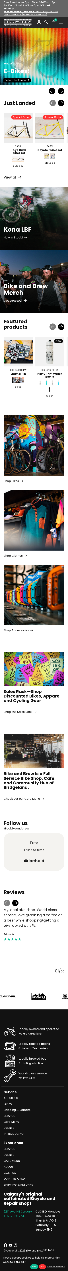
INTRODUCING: (14, 1134)
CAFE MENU (12, 1161)
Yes (34, 1266)
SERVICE (9, 1116)
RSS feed (48, 1250)
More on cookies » (56, 1266)
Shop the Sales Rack (18, 712)
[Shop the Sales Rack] (34, 669)
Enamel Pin (18, 374)
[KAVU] (8, 996)
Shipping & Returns (17, 1110)
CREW (8, 1104)
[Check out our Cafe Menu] (34, 751)
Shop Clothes (13, 556)
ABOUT (9, 1167)
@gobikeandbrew (16, 828)
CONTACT (11, 1173)
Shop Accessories (16, 630)
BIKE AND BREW (18, 369)
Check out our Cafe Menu (22, 799)
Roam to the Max (14, 80)
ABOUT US (11, 1098)
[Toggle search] (46, 22)
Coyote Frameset (49, 150)
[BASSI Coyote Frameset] (50, 128)
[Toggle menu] (60, 22)
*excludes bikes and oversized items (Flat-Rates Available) (31, 13)
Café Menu (11, 1122)
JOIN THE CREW (15, 1179)
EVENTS (9, 1128)
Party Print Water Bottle (49, 375)
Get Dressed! (13, 301)
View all (13, 178)
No (42, 1266)
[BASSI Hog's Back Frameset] (18, 128)
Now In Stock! (13, 237)
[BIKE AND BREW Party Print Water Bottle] (50, 351)
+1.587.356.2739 (14, 1216)
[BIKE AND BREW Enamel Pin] (18, 351)
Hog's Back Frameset (18, 151)
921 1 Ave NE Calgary (18, 1211)
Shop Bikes (11, 481)
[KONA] (34, 996)
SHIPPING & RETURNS (18, 1185)
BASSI (18, 145)
